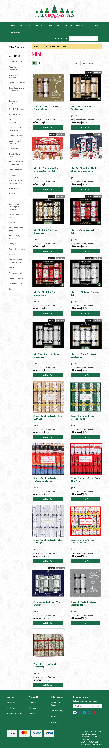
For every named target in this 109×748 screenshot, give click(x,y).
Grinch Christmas (16, 278)
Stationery (13, 199)
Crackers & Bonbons (13, 76)
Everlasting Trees (16, 149)
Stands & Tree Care (17, 109)
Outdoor (12, 175)
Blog (96, 25)
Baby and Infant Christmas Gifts (15, 261)
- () (58, 38)
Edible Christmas (16, 135)
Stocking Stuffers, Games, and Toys (16, 181)
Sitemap (54, 722)
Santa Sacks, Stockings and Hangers (14, 206)
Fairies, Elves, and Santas (16, 215)
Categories (24, 25)
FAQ (89, 25)
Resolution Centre (14, 713)
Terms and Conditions (55, 703)
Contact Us (15, 32)
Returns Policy (57, 710)
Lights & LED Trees (17, 83)
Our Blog (32, 708)
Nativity (12, 193)
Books (11, 268)
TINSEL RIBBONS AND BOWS (16, 163)
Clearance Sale (54, 25)
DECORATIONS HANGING (15, 128)
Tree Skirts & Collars (14, 155)
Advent (12, 222)
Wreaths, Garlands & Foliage (16, 121)
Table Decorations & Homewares (16, 89)
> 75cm (12, 254)
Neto (100, 744)
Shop (13, 25)
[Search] (95, 38)
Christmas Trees (16, 61)
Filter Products (16, 47)
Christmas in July (16, 273)
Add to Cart (48, 127)
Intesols (85, 739)
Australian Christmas (13, 68)
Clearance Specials (16, 96)
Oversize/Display (16, 284)
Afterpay (54, 716)
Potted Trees (14, 114)
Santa (11, 289)
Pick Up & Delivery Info (73, 25)
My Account (12, 702)
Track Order (12, 708)
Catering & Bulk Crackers (15, 142)
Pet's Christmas (15, 169)
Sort (76, 63)
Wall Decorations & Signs (17, 229)
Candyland (13, 244)
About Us (38, 25)
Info (47, 122)
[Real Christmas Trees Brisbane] (54, 10)
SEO (92, 736)
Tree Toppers (14, 188)
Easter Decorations (17, 249)
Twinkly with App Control (16, 102)
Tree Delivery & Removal (15, 237)
